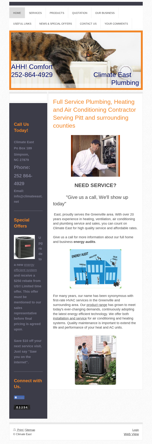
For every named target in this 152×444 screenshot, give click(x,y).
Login (135, 429)
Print (20, 429)
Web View (131, 434)
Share (20, 397)
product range (97, 305)
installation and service (70, 318)
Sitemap (30, 429)
